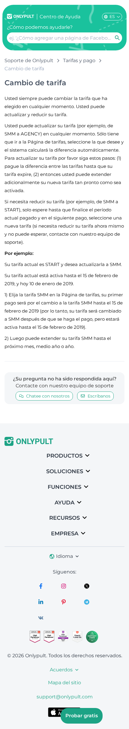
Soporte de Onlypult (28, 60)
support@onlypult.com (65, 697)
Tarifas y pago (79, 60)
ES (112, 16)
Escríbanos (99, 396)
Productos (64, 455)
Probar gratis (81, 715)
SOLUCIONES (64, 471)
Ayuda (64, 502)
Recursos (64, 518)
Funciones (64, 487)
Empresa (64, 533)
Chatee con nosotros (48, 396)
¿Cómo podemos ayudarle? (40, 27)
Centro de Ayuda (60, 17)
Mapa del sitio (64, 682)
